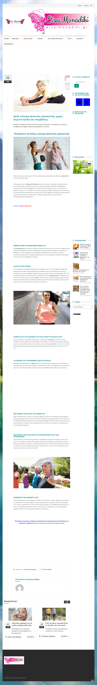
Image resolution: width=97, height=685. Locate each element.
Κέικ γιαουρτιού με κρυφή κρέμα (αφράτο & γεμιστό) (85, 279)
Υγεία (69, 38)
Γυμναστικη (26, 569)
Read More (30, 637)
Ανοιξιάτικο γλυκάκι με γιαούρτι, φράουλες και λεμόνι (85, 255)
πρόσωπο (62, 344)
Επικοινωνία (8, 44)
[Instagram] (86, 102)
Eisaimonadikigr (47, 569)
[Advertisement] (48, 61)
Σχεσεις (40, 38)
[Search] (76, 86)
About (80, 5)
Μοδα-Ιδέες (28, 38)
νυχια (13, 637)
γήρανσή (16, 367)
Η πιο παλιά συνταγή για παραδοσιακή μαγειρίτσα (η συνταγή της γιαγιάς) (85, 290)
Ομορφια (15, 38)
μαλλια (10, 637)
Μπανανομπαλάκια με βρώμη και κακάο (81, 270)
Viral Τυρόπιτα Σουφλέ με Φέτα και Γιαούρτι (85, 246)
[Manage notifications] (92, 680)
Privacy (86, 5)
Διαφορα (79, 38)
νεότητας (65, 346)
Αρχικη (6, 38)
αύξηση (57, 248)
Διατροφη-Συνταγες (55, 38)
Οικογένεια (52, 636)
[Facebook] (79, 102)
